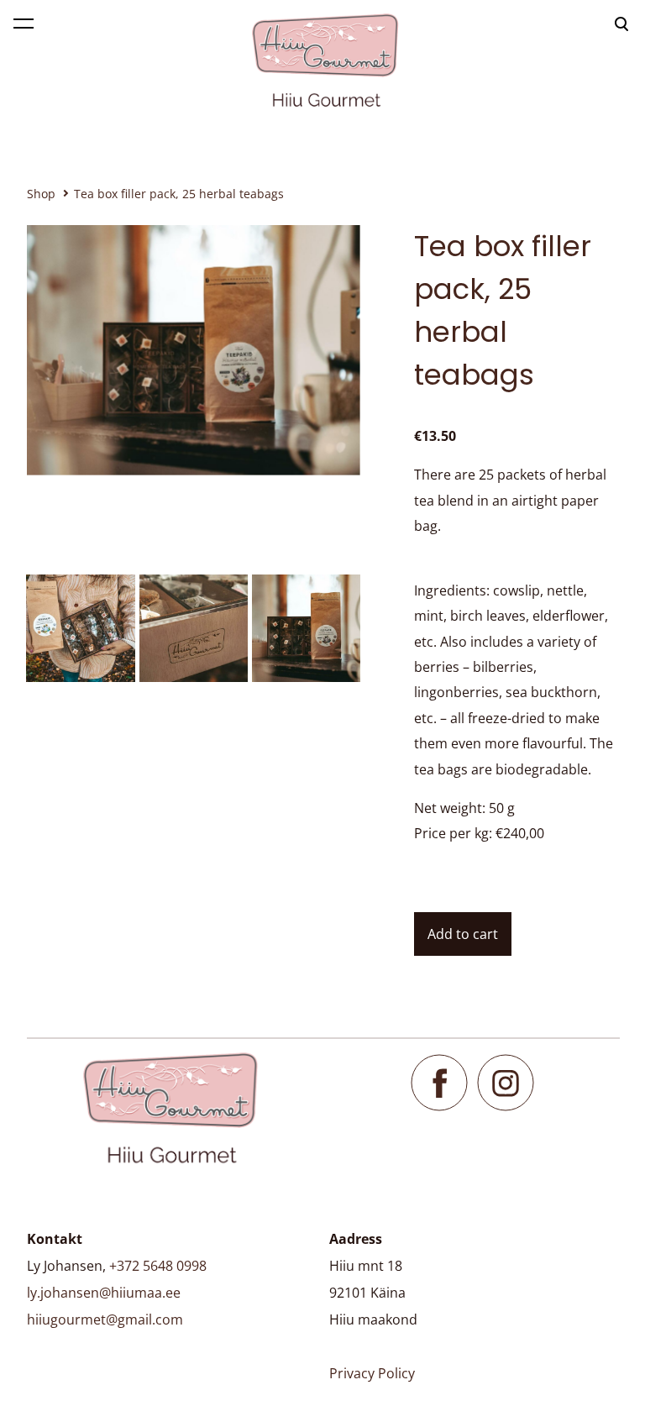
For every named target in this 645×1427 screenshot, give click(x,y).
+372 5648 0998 (158, 1265)
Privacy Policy (372, 1373)
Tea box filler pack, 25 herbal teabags (179, 194)
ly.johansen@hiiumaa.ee (104, 1292)
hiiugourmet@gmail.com (105, 1319)
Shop (41, 194)
